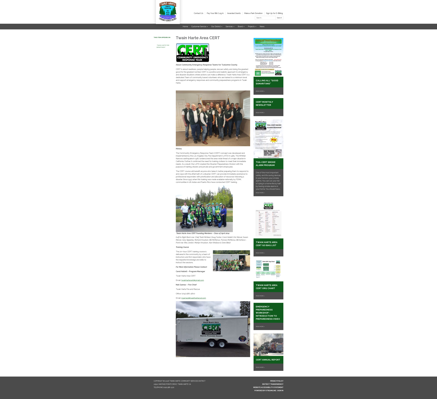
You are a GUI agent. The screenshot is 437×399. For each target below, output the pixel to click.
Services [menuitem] (229, 26)
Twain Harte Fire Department (164, 44)
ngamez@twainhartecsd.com (193, 298)
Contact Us (198, 13)
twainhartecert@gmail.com (192, 280)
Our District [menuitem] (216, 26)
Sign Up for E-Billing (274, 13)
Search (279, 18)
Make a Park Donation (253, 13)
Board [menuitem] (240, 26)
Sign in (280, 390)
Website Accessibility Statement (268, 387)
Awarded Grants (234, 13)
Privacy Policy (276, 381)
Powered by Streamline (265, 390)
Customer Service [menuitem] (198, 26)
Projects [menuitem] (251, 26)
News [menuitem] (262, 26)
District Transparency (272, 384)
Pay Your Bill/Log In (215, 13)
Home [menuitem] (185, 26)
